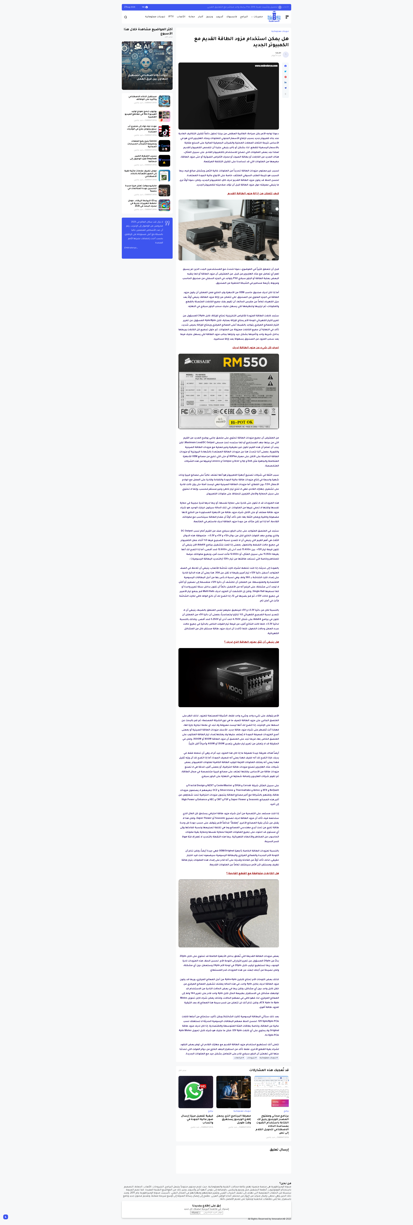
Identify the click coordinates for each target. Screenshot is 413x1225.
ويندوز (209, 17)
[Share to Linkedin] (285, 82)
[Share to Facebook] (285, 66)
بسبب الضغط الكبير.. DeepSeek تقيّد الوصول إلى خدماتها (143, 159)
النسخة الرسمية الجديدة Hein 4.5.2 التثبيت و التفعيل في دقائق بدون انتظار (226, 7)
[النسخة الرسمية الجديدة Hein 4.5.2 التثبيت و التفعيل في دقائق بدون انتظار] (269, 7)
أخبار (200, 17)
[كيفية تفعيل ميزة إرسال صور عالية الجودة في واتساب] (195, 1092)
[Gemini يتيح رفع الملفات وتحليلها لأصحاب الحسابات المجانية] (164, 146)
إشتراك (194, 1213)
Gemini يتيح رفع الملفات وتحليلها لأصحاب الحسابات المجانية (142, 144)
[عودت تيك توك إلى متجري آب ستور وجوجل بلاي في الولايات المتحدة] (164, 131)
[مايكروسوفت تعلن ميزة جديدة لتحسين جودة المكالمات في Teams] (164, 190)
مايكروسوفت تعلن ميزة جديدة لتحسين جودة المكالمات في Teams (141, 189)
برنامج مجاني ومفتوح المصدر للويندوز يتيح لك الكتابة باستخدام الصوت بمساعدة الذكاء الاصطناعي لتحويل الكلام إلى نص (272, 1125)
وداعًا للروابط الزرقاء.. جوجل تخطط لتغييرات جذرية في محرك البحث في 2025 (142, 203)
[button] (285, 93)
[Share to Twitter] (285, 71)
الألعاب (181, 17)
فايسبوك (231, 17)
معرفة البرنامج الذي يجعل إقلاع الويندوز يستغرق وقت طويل (233, 1119)
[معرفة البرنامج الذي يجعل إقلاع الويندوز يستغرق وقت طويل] (233, 1092)
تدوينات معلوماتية (155, 17)
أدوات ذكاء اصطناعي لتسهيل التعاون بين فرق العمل (148, 77)
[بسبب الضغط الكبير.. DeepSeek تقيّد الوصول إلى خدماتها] (164, 161)
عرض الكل (182, 1071)
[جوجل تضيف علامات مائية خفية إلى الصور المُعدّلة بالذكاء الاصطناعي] (164, 175)
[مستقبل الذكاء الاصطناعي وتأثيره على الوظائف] (164, 101)
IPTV (171, 17)
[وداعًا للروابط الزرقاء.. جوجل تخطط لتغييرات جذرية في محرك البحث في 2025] (164, 205)
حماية (192, 17)
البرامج (244, 17)
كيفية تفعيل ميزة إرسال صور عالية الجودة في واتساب (197, 1119)
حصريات (258, 17)
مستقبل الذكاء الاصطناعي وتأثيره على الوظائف (142, 98)
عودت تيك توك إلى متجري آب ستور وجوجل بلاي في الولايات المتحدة (142, 129)
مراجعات (238, 1058)
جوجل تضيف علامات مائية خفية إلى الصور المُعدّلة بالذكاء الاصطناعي (140, 174)
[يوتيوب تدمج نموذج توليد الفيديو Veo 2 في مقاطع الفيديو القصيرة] (164, 116)
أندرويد (219, 17)
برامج (286, 1111)
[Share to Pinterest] (285, 77)
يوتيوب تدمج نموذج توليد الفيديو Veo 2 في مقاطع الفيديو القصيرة (141, 114)
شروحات (251, 1058)
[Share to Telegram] (285, 88)
